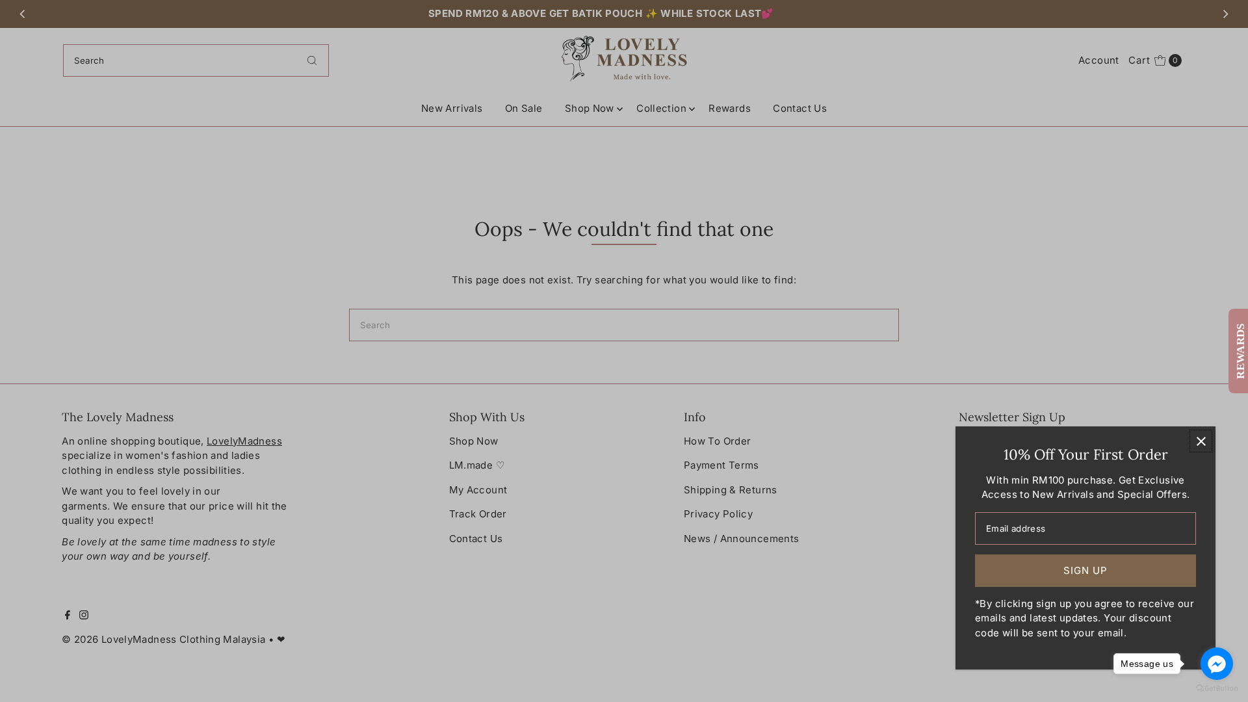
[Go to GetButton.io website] (1217, 688)
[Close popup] (1201, 441)
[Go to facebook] (1217, 663)
